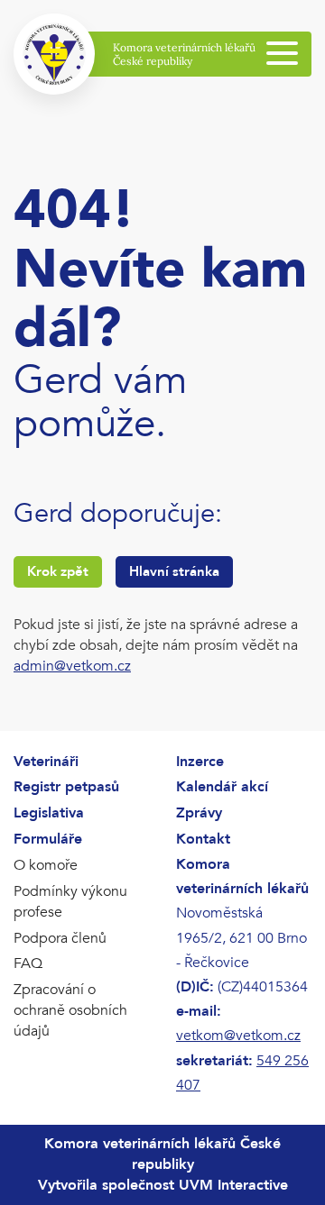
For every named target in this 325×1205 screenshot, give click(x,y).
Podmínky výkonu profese (70, 901)
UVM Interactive (233, 1185)
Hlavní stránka (174, 571)
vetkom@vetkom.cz (238, 1035)
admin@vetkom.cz (72, 666)
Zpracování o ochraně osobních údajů (70, 1010)
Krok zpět (57, 571)
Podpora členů (60, 938)
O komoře (46, 865)
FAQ (28, 963)
